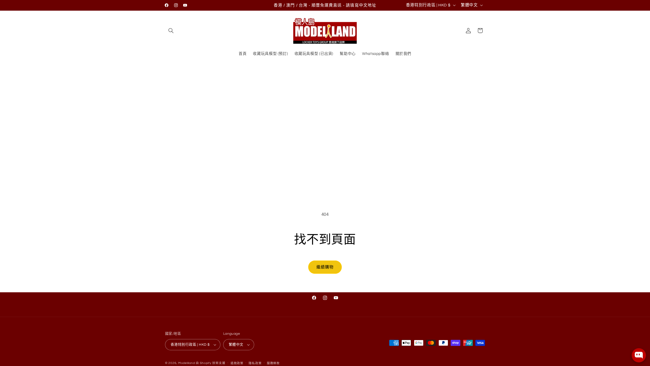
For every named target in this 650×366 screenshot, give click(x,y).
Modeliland (186, 363)
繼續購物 (325, 267)
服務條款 (273, 363)
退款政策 (237, 363)
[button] (171, 30)
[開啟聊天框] (639, 355)
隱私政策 (255, 363)
